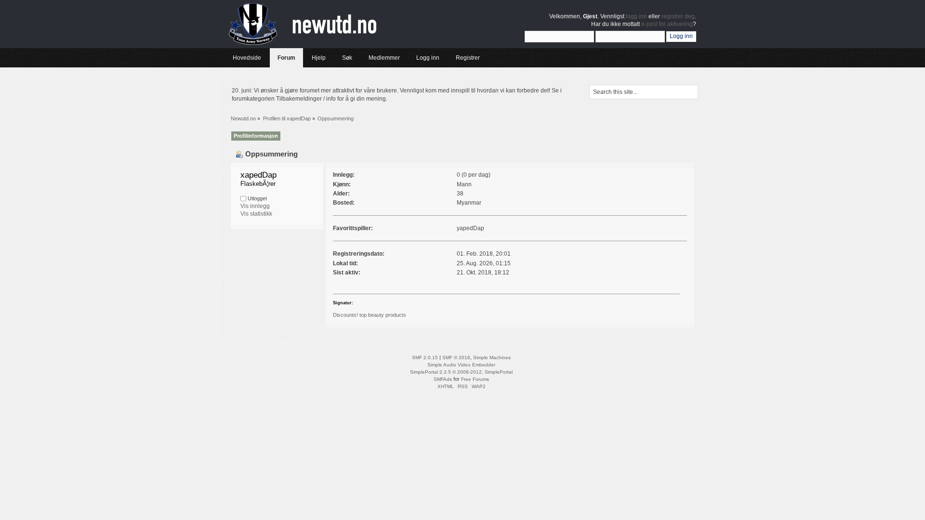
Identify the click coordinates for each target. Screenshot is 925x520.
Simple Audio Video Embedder (461, 364)
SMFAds (443, 379)
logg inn (636, 16)
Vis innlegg (255, 206)
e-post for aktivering (667, 24)
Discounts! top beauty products (369, 315)
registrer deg (678, 16)
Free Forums (475, 379)
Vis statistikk (256, 213)
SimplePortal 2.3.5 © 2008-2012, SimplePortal (461, 372)
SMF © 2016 (456, 357)
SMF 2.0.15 (425, 357)
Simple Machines (492, 357)
